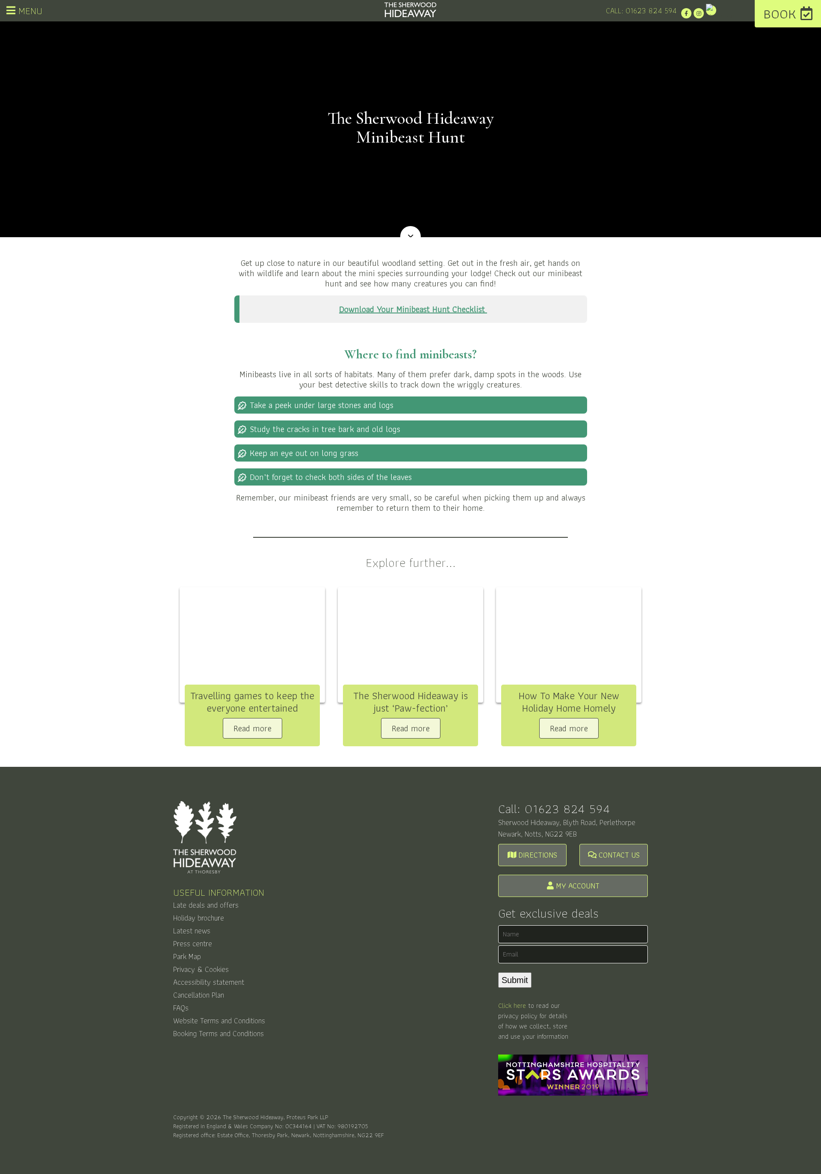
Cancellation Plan (198, 995)
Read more (252, 728)
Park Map (187, 956)
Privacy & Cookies (201, 969)
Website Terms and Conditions (219, 1020)
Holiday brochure (198, 918)
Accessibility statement (208, 982)
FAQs (181, 1007)
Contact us (618, 855)
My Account (577, 885)
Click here (512, 1005)
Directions (536, 855)
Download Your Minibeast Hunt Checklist (413, 309)
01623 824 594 (651, 10)
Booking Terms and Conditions (218, 1033)
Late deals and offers (206, 905)
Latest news (191, 930)
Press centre (192, 943)
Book (781, 13)
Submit (515, 980)
